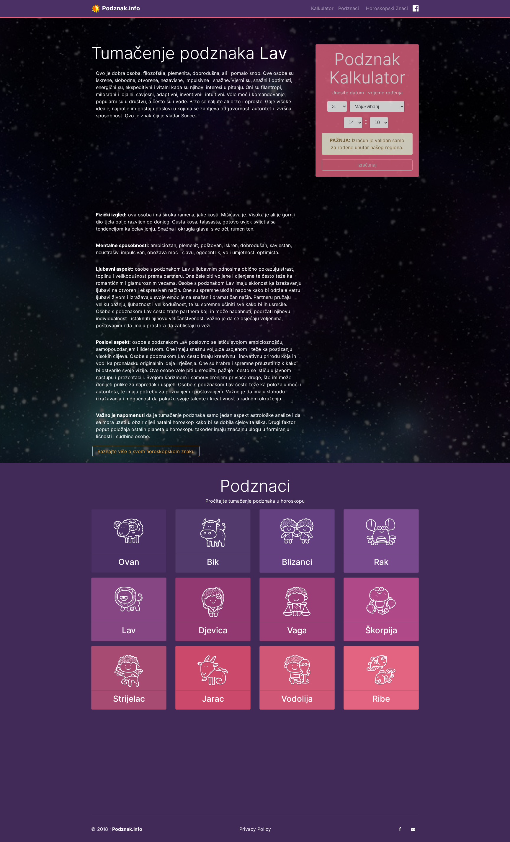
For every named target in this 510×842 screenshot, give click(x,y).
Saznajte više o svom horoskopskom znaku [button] (145, 451)
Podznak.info (120, 8)
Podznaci (348, 8)
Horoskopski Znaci (387, 8)
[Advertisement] (199, 165)
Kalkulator (322, 8)
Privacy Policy (255, 829)
